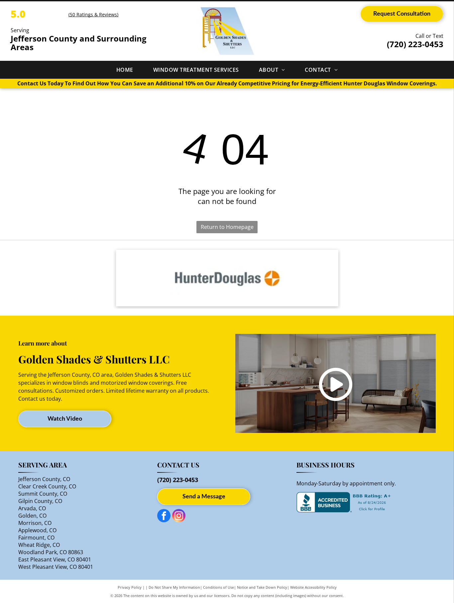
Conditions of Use (218, 587)
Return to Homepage (227, 227)
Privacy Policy (130, 587)
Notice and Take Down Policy (262, 587)
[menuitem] (124, 70)
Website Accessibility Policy (313, 587)
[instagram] (178, 516)
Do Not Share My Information (174, 587)
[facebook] (163, 516)
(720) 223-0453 (415, 44)
